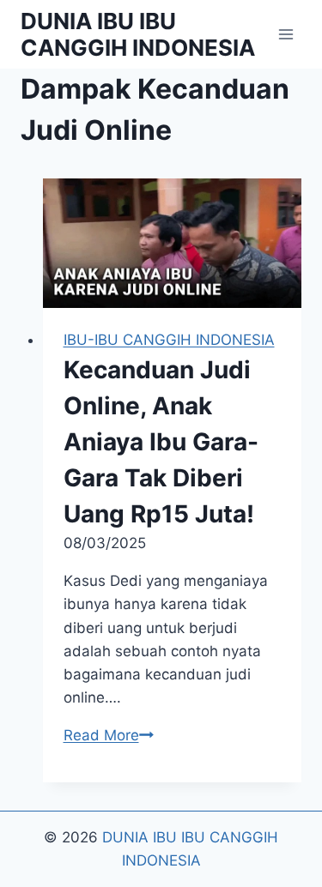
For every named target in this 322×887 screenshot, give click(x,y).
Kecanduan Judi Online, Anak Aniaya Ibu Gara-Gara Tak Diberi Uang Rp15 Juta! (161, 441)
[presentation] (172, 243)
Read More (109, 735)
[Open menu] (285, 34)
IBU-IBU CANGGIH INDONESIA (169, 339)
